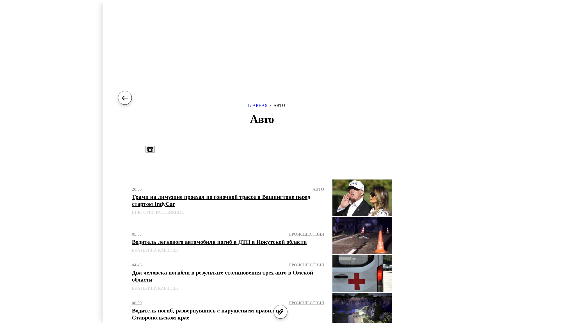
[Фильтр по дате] (150, 149)
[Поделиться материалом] (280, 312)
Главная (258, 105)
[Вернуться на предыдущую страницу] (125, 98)
